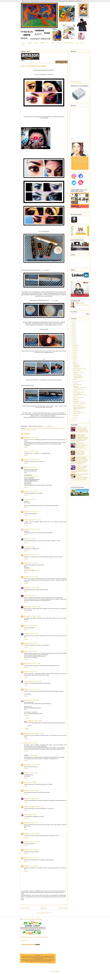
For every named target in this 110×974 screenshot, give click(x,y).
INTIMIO (75, 379)
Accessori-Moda (59, 42)
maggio (74, 357)
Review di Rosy (27, 663)
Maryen (26, 814)
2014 (73, 342)
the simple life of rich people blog (30, 476)
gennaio (74, 418)
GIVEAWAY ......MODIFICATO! (82, 465)
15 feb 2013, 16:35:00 (35, 616)
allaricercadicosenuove (29, 733)
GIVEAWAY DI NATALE (81, 435)
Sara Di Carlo (27, 529)
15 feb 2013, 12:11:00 (30, 499)
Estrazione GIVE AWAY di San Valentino (78, 373)
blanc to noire (28, 428)
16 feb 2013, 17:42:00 (34, 841)
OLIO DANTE (75, 415)
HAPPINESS (75, 399)
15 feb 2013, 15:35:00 (33, 576)
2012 (73, 420)
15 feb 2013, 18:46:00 (34, 700)
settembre (75, 350)
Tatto (48, 42)
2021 (73, 330)
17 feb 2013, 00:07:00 (33, 849)
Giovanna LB (27, 841)
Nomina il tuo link (23, 940)
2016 (73, 338)
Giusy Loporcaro (81, 303)
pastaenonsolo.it (27, 606)
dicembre (75, 345)
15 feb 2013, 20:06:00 (33, 755)
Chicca (25, 651)
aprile (74, 359)
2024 (73, 324)
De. (25, 547)
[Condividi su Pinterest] (26, 426)
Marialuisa (26, 849)
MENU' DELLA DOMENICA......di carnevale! (79, 401)
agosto (74, 352)
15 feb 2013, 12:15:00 (34, 511)
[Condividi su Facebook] (25, 426)
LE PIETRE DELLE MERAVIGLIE (77, 366)
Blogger (57, 971)
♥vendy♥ (26, 467)
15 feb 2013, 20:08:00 (37, 720)
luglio (74, 354)
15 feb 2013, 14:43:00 (33, 563)
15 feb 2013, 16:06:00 (35, 606)
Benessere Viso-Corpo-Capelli (69, 42)
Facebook (29, 570)
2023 (73, 326)
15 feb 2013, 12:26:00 (36, 519)
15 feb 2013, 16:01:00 (31, 595)
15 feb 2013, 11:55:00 (32, 467)
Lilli (25, 538)
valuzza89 (26, 491)
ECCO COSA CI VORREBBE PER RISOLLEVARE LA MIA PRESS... (79, 408)
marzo (74, 361)
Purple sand (26, 511)
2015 (73, 340)
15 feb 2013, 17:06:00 (33, 633)
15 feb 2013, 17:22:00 (33, 643)
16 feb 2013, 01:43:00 (34, 798)
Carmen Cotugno (28, 681)
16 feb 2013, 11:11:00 (33, 822)
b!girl (25, 595)
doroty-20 (26, 451)
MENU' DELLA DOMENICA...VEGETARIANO (79, 387)
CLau (25, 782)
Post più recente (25, 908)
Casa (77, 42)
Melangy (26, 743)
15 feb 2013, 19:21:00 (38, 733)
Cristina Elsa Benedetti (29, 806)
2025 (73, 323)
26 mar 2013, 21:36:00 (33, 866)
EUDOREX (75, 383)
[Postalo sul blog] (22, 426)
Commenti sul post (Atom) (46, 912)
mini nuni (26, 773)
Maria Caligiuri (27, 764)
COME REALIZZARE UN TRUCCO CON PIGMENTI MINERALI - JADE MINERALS (82, 458)
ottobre (74, 348)
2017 (73, 336)
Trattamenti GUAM (76, 370)
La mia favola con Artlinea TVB (79, 403)
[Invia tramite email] (21, 426)
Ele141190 (26, 633)
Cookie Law (82, 42)
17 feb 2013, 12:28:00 (33, 857)
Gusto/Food (36, 42)
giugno (74, 355)
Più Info (83, 1)
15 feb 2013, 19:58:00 (32, 742)
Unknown (26, 437)
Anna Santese (27, 587)
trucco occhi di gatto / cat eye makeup (78, 390)
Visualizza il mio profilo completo (83, 304)
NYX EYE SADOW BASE (52, 428)
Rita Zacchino (27, 616)
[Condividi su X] (24, 426)
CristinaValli (27, 833)
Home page (23, 42)
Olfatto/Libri (53, 42)
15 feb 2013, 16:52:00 (33, 625)
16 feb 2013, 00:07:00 (33, 790)
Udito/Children (42, 42)
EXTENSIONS (76, 364)
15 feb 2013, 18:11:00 (36, 681)
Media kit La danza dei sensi (76, 81)
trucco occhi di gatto (32, 429)
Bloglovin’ (37, 570)
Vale (25, 499)
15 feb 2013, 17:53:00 (35, 663)
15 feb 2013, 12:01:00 (33, 491)
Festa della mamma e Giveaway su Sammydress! (82, 475)
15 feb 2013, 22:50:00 (31, 782)
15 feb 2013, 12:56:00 (35, 529)
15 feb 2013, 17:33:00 (32, 651)
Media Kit (22, 44)
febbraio (74, 362)
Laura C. (26, 625)
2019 (73, 333)
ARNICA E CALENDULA (78, 397)
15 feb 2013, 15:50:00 (34, 587)
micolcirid (26, 576)
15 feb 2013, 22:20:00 (35, 764)
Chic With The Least (28, 569)
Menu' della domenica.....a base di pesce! (79, 413)
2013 (73, 343)
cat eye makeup (34, 428)
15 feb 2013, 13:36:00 (30, 538)
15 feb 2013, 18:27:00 (33, 689)
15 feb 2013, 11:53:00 (35, 459)
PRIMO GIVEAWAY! (80, 443)
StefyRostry (26, 555)
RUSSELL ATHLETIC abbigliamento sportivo (80, 451)
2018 (73, 335)
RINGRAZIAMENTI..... (77, 411)
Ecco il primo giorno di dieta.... (78, 381)
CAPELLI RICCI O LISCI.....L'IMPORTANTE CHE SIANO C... (79, 395)
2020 (73, 331)
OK (88, 1)
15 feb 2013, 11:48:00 (33, 437)
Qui (43, 270)
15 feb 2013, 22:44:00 (33, 772)
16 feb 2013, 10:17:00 (32, 814)
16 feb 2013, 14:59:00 (34, 833)
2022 (73, 328)
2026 (73, 321)
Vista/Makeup (29, 42)
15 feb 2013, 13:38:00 (30, 546)
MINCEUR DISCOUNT (77, 384)
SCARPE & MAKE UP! (77, 405)
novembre (75, 347)
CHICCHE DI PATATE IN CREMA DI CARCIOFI (78, 377)
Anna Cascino (27, 459)
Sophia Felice (27, 798)
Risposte (27, 718)
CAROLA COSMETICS (77, 375)
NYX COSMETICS (42, 428)
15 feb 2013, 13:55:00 (34, 555)
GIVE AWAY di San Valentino (78, 392)
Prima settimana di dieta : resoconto (79, 368)
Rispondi (26, 447)
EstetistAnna (27, 700)
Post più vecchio (62, 908)
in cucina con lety (28, 519)
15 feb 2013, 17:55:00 (33, 671)
